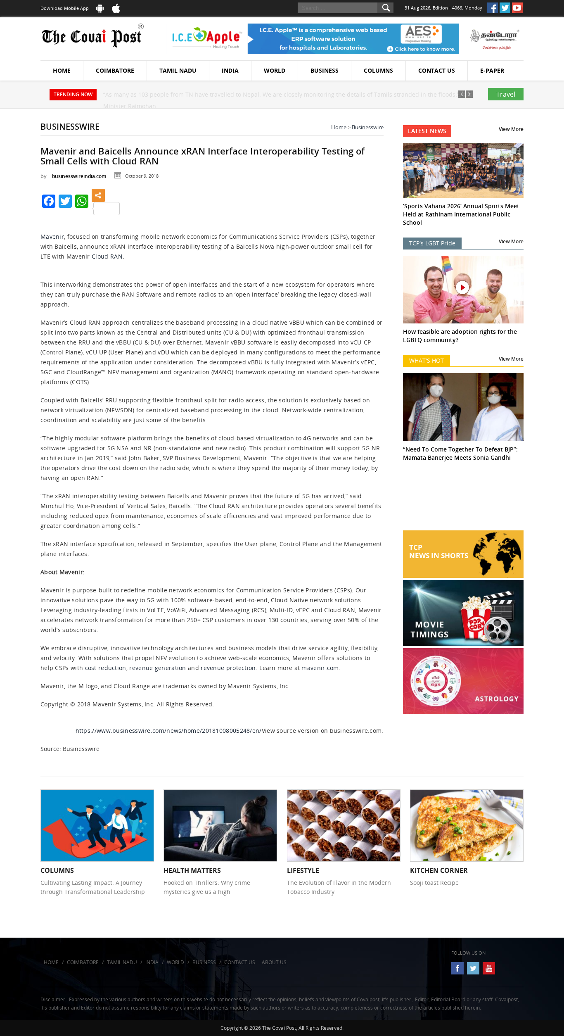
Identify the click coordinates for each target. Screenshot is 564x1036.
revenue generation (157, 668)
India (230, 70)
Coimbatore (115, 70)
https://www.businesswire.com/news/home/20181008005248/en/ (169, 730)
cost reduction (105, 668)
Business (324, 70)
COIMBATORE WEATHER (463, 499)
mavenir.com (320, 668)
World (274, 70)
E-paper (492, 70)
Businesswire (368, 127)
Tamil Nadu (178, 70)
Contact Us (436, 70)
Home (62, 70)
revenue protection (228, 668)
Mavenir (52, 236)
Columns (378, 70)
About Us (274, 962)
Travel (505, 94)
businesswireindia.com (79, 176)
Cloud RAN (107, 256)
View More (511, 129)
